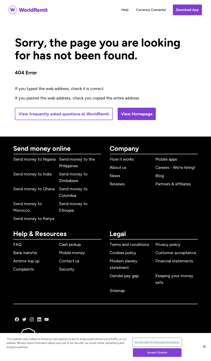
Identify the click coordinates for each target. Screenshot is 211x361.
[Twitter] (24, 319)
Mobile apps (166, 159)
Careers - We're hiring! (175, 167)
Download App (187, 10)
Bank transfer (25, 252)
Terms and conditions (129, 244)
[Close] (204, 346)
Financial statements (174, 260)
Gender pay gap (124, 275)
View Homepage (136, 113)
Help (125, 10)
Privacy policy (168, 244)
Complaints (23, 269)
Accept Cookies (157, 352)
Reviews (117, 183)
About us (118, 167)
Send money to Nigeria (34, 159)
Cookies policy (123, 252)
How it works (122, 159)
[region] (105, 347)
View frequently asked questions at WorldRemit (64, 113)
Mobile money (72, 252)
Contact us (69, 260)
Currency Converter (151, 10)
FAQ (17, 244)
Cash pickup (70, 244)
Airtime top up (26, 260)
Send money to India (32, 174)
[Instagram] (31, 319)
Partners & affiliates (173, 183)
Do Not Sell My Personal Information (157, 342)
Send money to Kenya (33, 218)
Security (66, 269)
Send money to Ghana (34, 188)
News (115, 175)
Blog (159, 175)
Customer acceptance (175, 252)
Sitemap (117, 290)
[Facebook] (17, 319)
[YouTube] (46, 319)
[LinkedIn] (39, 319)
